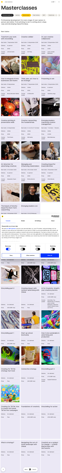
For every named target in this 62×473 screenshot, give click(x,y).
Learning (17, 15)
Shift (44, 15)
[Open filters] (3, 469)
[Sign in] (59, 2)
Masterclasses (26, 15)
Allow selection (30, 255)
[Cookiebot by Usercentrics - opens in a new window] (52, 216)
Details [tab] (23, 220)
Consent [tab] (8, 220)
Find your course (6, 15)
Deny (11, 255)
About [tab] (53, 220)
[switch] (23, 249)
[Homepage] (30, 469)
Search (34, 469)
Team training (36, 15)
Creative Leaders (52, 15)
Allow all (49, 255)
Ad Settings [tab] (38, 220)
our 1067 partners (11, 228)
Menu (26, 469)
